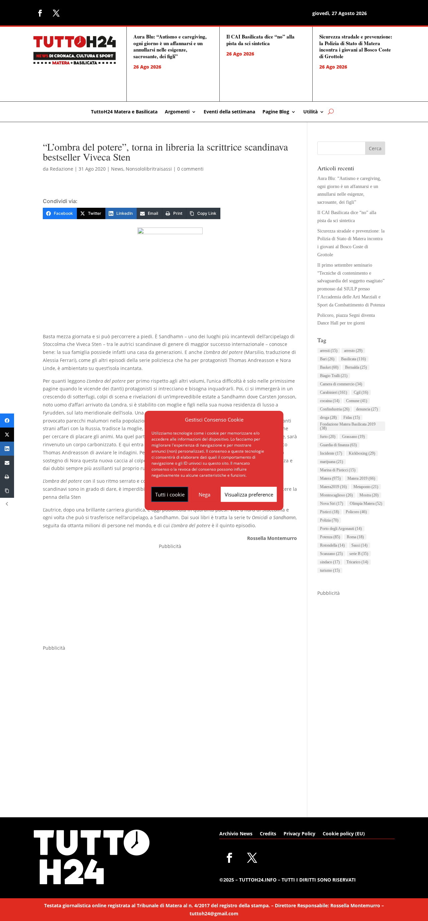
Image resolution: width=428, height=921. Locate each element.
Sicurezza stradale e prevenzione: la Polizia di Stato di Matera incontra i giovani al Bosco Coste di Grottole (355, 46)
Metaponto (365, 486)
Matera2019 (333, 486)
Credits (268, 834)
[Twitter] (7, 435)
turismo (330, 570)
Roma (355, 537)
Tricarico (357, 562)
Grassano (353, 436)
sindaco (330, 562)
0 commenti (190, 169)
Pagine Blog (275, 112)
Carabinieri (333, 392)
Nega (204, 494)
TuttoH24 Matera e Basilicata (124, 112)
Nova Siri (331, 503)
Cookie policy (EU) (344, 834)
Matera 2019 (361, 478)
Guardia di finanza (338, 445)
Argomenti (177, 112)
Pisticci (329, 512)
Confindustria (334, 409)
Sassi (359, 545)
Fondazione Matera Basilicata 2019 (348, 426)
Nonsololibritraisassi (149, 169)
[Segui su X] (56, 13)
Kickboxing (362, 453)
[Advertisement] (170, 597)
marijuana (331, 461)
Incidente (331, 453)
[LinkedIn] (7, 449)
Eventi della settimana (229, 112)
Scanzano (331, 553)
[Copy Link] (7, 491)
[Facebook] (7, 420)
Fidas (351, 417)
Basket (329, 367)
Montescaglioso (336, 495)
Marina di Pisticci (337, 470)
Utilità (310, 112)
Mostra (369, 495)
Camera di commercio (341, 384)
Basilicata (353, 359)
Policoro (356, 512)
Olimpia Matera (366, 503)
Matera (330, 478)
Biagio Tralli (333, 375)
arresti (328, 350)
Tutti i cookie (170, 494)
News (117, 169)
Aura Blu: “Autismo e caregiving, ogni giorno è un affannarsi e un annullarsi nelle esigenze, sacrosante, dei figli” (170, 46)
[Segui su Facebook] (40, 13)
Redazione (61, 169)
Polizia (329, 520)
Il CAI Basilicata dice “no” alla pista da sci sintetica (260, 40)
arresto (353, 350)
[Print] (7, 477)
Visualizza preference (249, 494)
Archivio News (235, 834)
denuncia (367, 409)
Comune (356, 400)
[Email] (7, 463)
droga (328, 417)
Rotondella (332, 545)
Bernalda (356, 367)
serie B (358, 553)
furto (327, 436)
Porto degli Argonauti (341, 528)
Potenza (330, 537)
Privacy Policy (299, 834)
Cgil (361, 392)
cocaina (329, 400)
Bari (327, 359)
